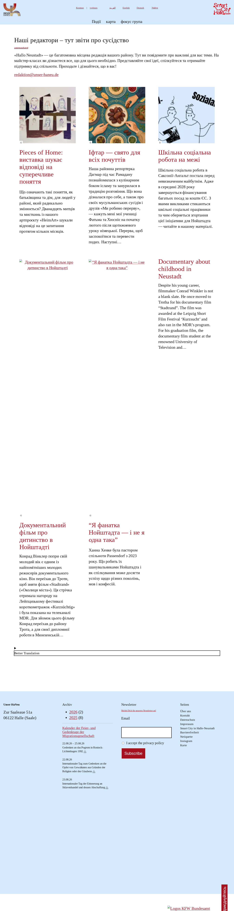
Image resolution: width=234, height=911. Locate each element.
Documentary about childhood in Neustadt (184, 269)
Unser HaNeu (11, 704)
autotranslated (21, 48)
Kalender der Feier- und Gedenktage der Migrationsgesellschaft (79, 732)
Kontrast (80, 8)
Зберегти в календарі (85, 751)
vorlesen (93, 8)
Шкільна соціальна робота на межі (184, 156)
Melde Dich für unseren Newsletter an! (138, 710)
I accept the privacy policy (144, 743)
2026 (73, 712)
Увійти (155, 8)
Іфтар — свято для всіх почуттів (114, 156)
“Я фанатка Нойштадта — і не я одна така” (116, 532)
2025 (73, 717)
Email (125, 718)
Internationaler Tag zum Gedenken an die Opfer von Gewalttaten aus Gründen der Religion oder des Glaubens (84, 767)
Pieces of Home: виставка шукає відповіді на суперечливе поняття (41, 167)
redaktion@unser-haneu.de (36, 74)
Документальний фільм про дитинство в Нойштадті (42, 535)
